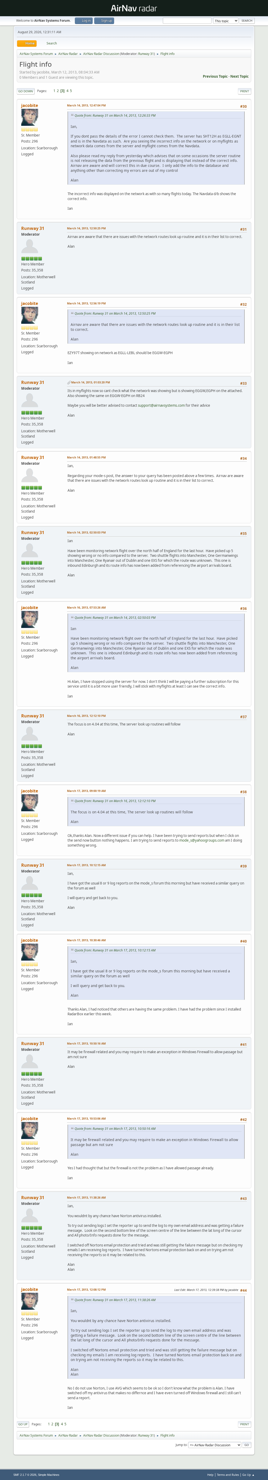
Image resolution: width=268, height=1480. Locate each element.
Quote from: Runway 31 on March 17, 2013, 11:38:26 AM (115, 1300)
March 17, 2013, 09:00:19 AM (86, 791)
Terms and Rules (228, 1475)
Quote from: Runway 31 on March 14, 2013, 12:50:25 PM (115, 313)
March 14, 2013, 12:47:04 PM (86, 105)
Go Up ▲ (248, 1475)
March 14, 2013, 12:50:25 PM (86, 228)
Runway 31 (146, 54)
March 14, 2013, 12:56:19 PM (86, 303)
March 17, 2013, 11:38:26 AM (86, 1197)
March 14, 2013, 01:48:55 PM (86, 457)
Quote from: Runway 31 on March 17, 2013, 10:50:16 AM (115, 1128)
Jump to (181, 1444)
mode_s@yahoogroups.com (201, 840)
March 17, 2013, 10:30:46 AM (86, 940)
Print (244, 91)
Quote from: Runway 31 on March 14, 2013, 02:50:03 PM (115, 617)
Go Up (22, 1424)
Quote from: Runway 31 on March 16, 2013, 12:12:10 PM (115, 801)
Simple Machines (48, 1474)
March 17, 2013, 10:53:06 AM (86, 1118)
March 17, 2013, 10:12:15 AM (86, 865)
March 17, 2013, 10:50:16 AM (86, 1043)
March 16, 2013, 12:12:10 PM (86, 716)
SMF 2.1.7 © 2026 (24, 1474)
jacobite (29, 105)
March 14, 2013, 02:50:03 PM (86, 532)
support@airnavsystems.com (161, 405)
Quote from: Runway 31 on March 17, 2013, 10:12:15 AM (115, 950)
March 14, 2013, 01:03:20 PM (90, 382)
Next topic (239, 76)
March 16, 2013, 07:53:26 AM (86, 607)
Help (210, 1475)
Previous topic (215, 76)
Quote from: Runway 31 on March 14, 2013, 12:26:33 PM (115, 115)
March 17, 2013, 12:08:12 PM (86, 1289)
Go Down (25, 91)
